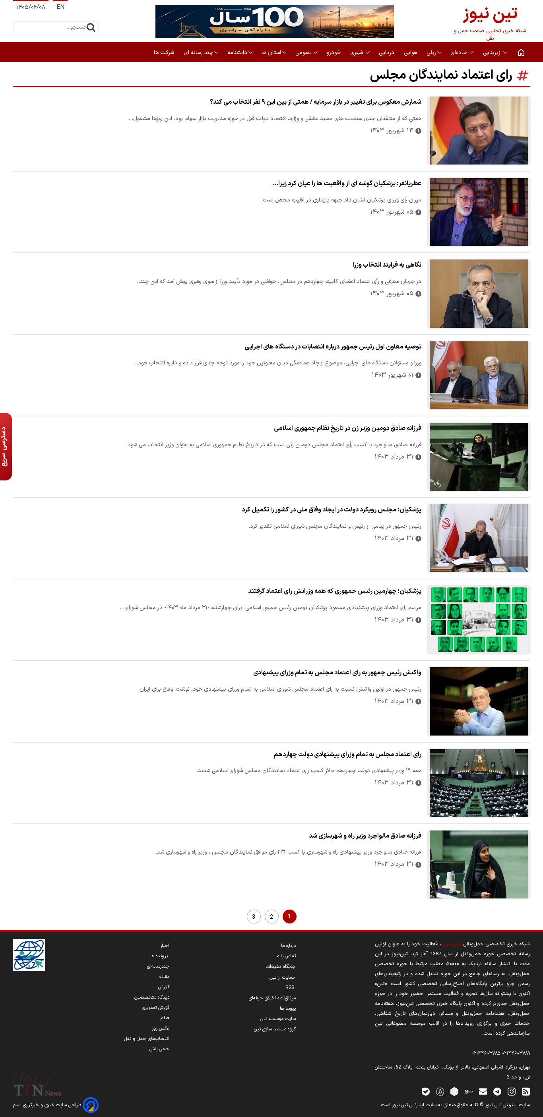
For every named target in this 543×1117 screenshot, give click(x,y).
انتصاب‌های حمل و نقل (146, 1038)
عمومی (303, 52)
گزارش (163, 987)
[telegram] (497, 1091)
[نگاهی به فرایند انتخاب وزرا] (479, 293)
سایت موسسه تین (278, 1018)
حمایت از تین (283, 977)
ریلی (431, 52)
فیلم (165, 1018)
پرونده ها (159, 956)
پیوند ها (288, 1008)
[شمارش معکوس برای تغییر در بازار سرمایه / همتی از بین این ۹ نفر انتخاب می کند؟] (479, 131)
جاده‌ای (459, 52)
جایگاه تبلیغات (281, 967)
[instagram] (512, 1091)
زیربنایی (492, 52)
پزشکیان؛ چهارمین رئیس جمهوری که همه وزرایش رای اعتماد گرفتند (334, 591)
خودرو (334, 52)
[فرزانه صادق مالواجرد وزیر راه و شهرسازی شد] (479, 864)
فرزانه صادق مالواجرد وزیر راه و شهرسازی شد (365, 836)
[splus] (440, 1091)
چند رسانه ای (198, 52)
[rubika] (454, 1091)
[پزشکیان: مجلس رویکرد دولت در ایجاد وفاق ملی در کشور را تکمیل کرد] (479, 538)
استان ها (271, 52)
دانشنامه (237, 52)
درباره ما (288, 945)
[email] (483, 1091)
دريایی (387, 52)
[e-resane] (29, 955)
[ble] (426, 1091)
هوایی (411, 52)
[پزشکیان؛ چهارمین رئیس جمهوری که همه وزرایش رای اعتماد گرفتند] (479, 620)
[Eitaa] (469, 1091)
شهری (357, 52)
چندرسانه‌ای (158, 966)
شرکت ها (165, 52)
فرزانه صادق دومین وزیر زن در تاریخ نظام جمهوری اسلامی (347, 428)
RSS (290, 987)
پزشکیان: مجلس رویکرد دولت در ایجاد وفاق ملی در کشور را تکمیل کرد (331, 510)
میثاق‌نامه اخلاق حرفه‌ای (272, 998)
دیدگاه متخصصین (151, 997)
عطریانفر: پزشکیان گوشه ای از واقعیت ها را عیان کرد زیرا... (346, 183)
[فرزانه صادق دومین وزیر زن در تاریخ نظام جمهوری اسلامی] (479, 457)
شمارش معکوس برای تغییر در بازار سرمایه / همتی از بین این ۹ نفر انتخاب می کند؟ (315, 102)
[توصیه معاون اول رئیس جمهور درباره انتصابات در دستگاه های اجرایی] (479, 375)
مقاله (164, 976)
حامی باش (159, 1049)
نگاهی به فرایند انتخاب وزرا (387, 265)
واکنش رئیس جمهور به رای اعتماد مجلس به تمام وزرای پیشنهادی (337, 673)
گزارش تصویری (155, 1007)
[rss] (526, 1091)
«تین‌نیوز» (451, 944)
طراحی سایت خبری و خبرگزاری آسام (48, 1105)
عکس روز (160, 1028)
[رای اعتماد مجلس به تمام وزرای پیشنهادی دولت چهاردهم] (479, 783)
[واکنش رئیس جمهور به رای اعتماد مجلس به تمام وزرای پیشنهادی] (479, 701)
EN (60, 7)
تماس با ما (285, 956)
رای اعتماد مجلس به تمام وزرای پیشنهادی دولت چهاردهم (347, 754)
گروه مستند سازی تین (275, 1029)
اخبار (164, 945)
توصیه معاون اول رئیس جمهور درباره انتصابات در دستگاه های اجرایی (332, 347)
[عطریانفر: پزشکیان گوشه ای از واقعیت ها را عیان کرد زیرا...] (479, 212)
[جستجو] (91, 27)
